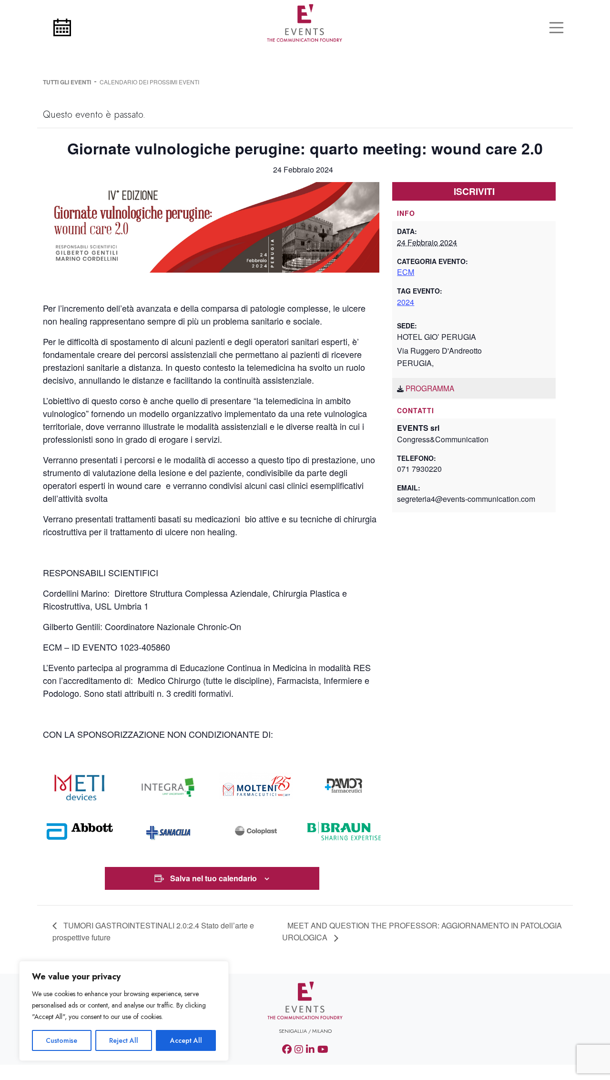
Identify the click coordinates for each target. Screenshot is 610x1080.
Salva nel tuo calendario (213, 878)
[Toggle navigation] (556, 28)
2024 (405, 301)
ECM (405, 271)
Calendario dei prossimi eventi (149, 82)
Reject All (123, 1040)
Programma (430, 388)
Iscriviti (474, 191)
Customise (61, 1040)
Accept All (186, 1040)
